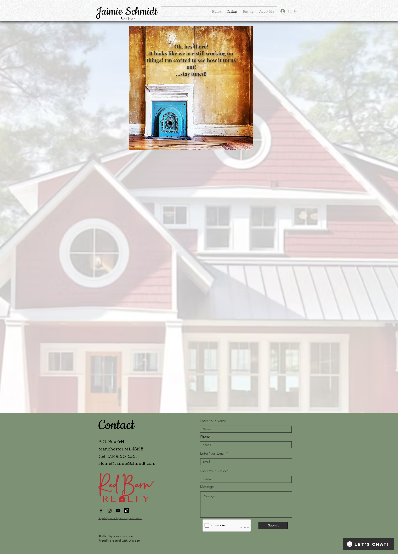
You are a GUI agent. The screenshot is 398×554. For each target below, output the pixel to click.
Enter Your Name (213, 421)
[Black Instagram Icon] (109, 510)
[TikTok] (126, 510)
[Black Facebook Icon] (101, 510)
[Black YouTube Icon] (118, 510)
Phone (205, 436)
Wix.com (135, 540)
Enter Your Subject (214, 471)
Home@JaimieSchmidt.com (126, 463)
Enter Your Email (212, 453)
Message (207, 487)
